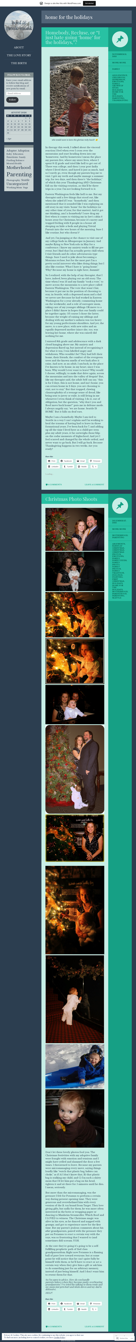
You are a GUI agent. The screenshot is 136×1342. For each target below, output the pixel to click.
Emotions (12, 157)
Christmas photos (118, 553)
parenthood (119, 594)
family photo (116, 564)
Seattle (25, 180)
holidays (117, 90)
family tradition (118, 572)
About (19, 47)
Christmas (118, 550)
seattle (116, 598)
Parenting (118, 538)
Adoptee (12, 150)
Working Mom (14, 187)
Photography (13, 180)
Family (116, 69)
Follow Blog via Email (18, 75)
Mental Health (14, 163)
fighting (117, 577)
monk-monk (119, 63)
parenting (118, 98)
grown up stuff (117, 87)
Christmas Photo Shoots (71, 499)
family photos (116, 568)
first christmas (118, 580)
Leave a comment (94, 485)
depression (118, 80)
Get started (89, 3)
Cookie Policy (59, 1338)
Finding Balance (15, 160)
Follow (12, 100)
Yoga (25, 187)
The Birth (19, 63)
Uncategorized (17, 184)
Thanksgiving (120, 100)
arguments (118, 544)
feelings (117, 575)
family (116, 84)
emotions (118, 82)
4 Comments (55, 485)
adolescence (119, 75)
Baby (9, 154)
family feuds (119, 560)
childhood (118, 77)
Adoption (23, 150)
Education (18, 154)
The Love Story (19, 55)
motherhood (120, 592)
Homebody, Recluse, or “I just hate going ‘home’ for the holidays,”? (72, 37)
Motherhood (120, 535)
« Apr (8, 138)
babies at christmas (118, 547)
